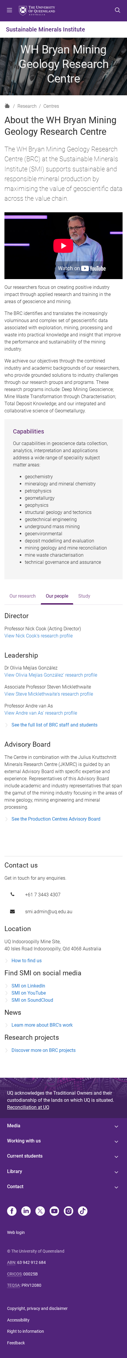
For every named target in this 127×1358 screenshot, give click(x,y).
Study (84, 596)
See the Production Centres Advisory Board (56, 819)
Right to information (25, 1331)
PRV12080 (31, 1285)
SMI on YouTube (29, 993)
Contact (15, 1186)
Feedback (16, 1342)
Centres (51, 106)
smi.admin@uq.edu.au (48, 911)
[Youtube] (54, 1211)
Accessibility (18, 1320)
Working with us (24, 1141)
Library (14, 1171)
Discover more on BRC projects (44, 1050)
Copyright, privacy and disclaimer (37, 1308)
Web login (16, 1232)
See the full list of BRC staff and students (54, 725)
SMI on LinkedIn (28, 986)
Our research (22, 596)
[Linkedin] (26, 1211)
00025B (30, 1274)
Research (27, 106)
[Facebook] (12, 1211)
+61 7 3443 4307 (43, 895)
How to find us (27, 960)
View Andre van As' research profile (40, 713)
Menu (9, 10)
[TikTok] (82, 1211)
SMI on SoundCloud (32, 1000)
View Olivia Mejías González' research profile (50, 675)
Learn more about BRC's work (42, 1025)
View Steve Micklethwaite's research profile (48, 694)
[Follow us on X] (40, 1211)
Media (13, 1125)
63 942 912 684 (31, 1262)
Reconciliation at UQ (28, 1107)
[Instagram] (68, 1211)
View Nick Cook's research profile (38, 636)
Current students (25, 1156)
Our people (57, 596)
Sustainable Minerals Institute (45, 29)
